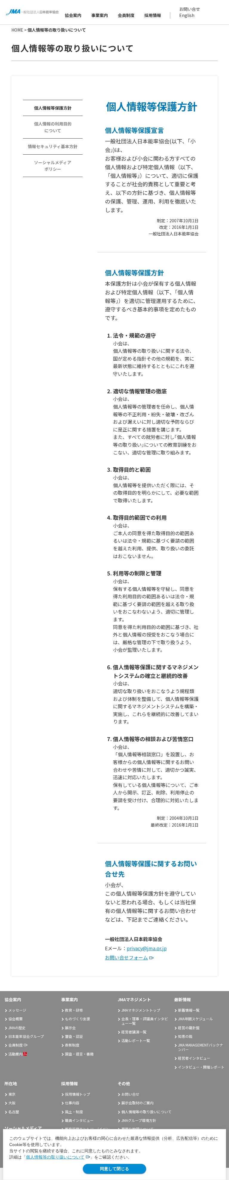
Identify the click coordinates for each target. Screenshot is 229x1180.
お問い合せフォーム (126, 957)
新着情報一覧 (188, 1010)
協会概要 (15, 1018)
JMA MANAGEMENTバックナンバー (200, 1047)
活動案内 (15, 1053)
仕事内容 (72, 1102)
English (186, 15)
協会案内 (73, 15)
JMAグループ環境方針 (138, 1120)
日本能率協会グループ (26, 1036)
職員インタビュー (79, 1120)
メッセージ (17, 1010)
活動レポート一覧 (135, 1040)
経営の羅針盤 (188, 1027)
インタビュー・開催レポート (201, 1066)
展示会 (70, 1027)
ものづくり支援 (77, 1018)
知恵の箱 (185, 1036)
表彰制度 (72, 1044)
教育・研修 (74, 1010)
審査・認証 (74, 1036)
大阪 (12, 1102)
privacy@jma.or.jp (147, 948)
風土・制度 (74, 1111)
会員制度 (126, 15)
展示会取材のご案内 (137, 1102)
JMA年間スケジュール (195, 1018)
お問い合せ (189, 9)
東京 (12, 1094)
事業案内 (99, 15)
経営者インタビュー (194, 1058)
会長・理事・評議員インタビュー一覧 (144, 1020)
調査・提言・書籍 (79, 1053)
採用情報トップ (77, 1094)
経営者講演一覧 (133, 1031)
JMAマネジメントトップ (140, 1010)
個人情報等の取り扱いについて (55, 1157)
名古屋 (13, 1111)
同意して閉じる (114, 1168)
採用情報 (152, 15)
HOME (17, 30)
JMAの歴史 (17, 1027)
